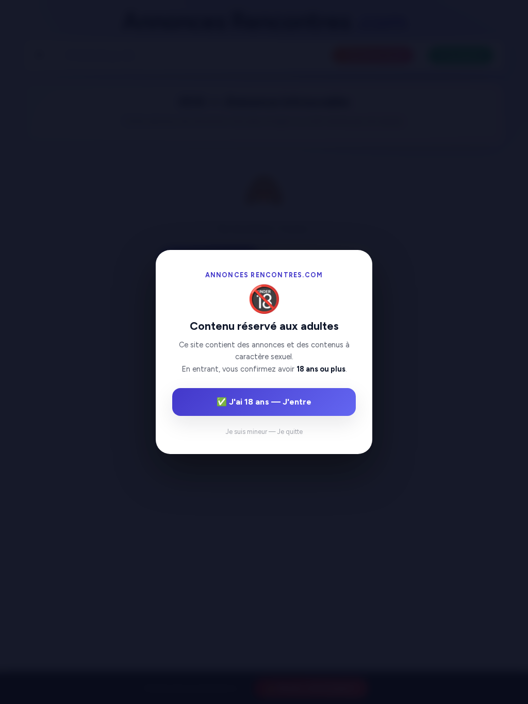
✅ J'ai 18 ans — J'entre (264, 402)
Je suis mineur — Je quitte (264, 431)
